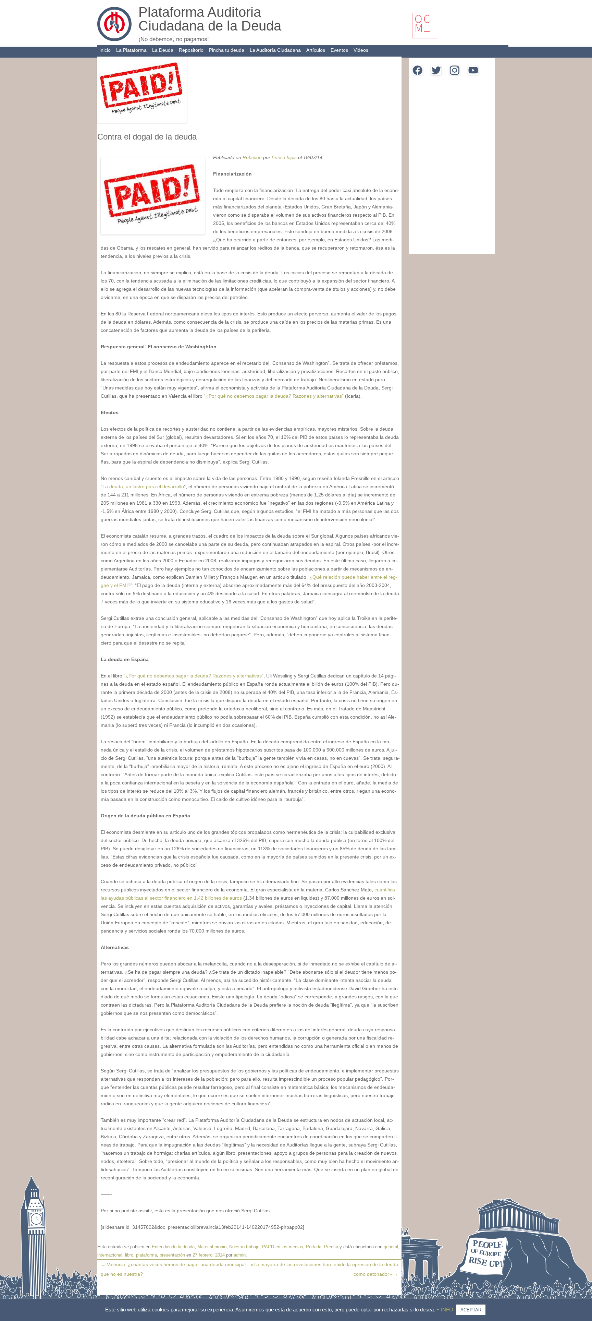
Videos (361, 50)
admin (240, 1255)
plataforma (146, 1255)
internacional (109, 1255)
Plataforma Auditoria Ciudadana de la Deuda (209, 19)
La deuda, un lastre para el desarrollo (143, 486)
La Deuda (162, 50)
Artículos (315, 50)
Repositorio (191, 50)
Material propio (211, 1246)
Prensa (331, 1246)
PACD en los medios (282, 1246)
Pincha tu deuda (226, 50)
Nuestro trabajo (244, 1246)
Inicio (105, 50)
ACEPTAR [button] (470, 1309)
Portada (313, 1246)
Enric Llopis (284, 157)
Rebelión (253, 157)
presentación (172, 1255)
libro (129, 1255)
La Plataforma (131, 50)
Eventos (339, 50)
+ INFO (445, 1309)
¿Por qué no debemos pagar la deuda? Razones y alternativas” (275, 396)
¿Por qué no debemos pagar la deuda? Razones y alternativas (193, 675)
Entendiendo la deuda (173, 1246)
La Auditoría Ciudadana (275, 50)
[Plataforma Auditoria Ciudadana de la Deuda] (114, 39)
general (391, 1246)
